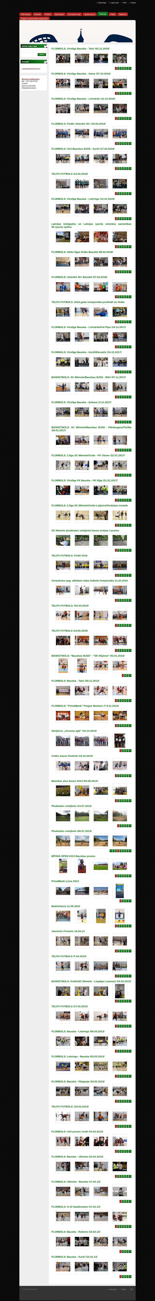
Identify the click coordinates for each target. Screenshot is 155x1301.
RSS (125, 3)
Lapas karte (115, 3)
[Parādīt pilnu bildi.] (63, 58)
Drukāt (133, 3)
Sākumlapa (102, 3)
